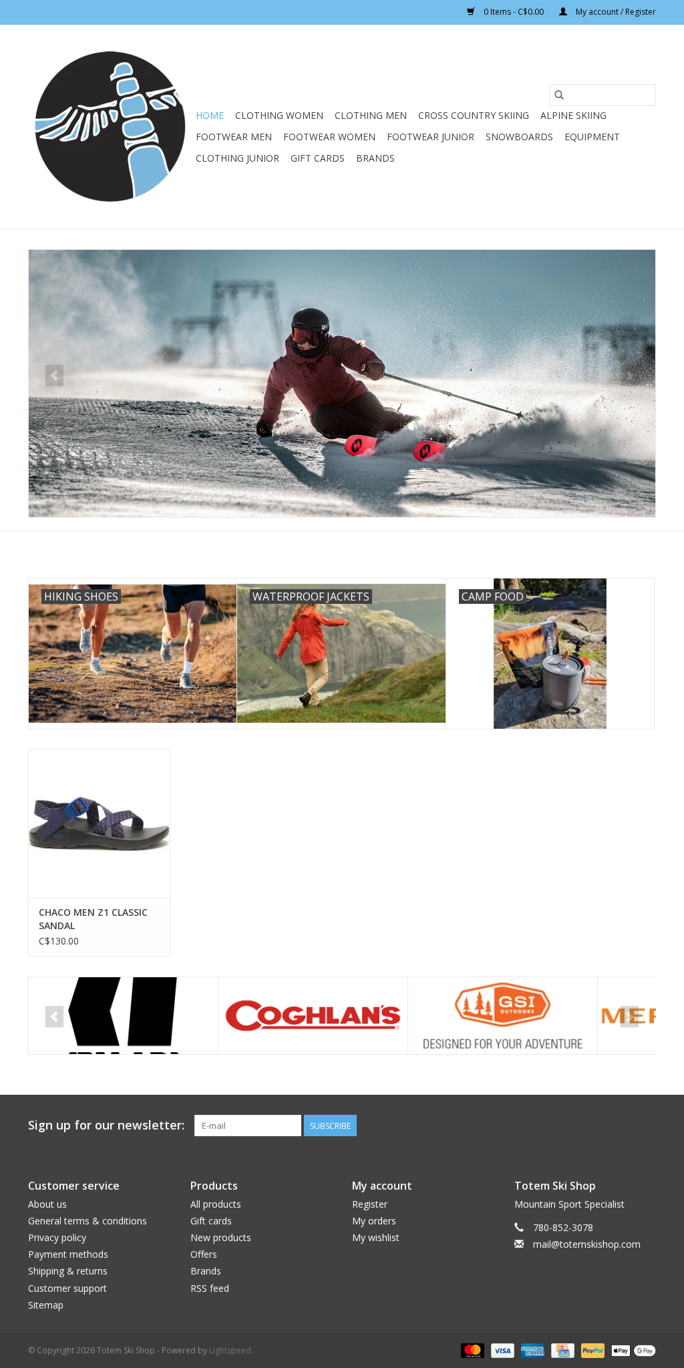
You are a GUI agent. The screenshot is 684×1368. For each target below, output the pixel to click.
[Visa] (501, 1349)
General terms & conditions (87, 1220)
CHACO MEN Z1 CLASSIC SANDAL (93, 919)
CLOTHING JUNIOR (237, 158)
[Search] (559, 95)
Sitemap (45, 1305)
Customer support (67, 1288)
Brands (375, 158)
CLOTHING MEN (371, 115)
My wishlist (375, 1237)
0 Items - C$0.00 (514, 11)
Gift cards (318, 158)
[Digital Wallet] (631, 1349)
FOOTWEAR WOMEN (329, 136)
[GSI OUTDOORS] (502, 1015)
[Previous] (54, 375)
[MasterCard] (471, 1349)
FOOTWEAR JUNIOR (430, 136)
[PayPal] (591, 1349)
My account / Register (615, 11)
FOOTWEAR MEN (234, 136)
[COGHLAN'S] (312, 1015)
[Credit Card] (561, 1349)
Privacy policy (57, 1237)
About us (47, 1204)
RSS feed (209, 1288)
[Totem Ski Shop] (110, 126)
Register (369, 1204)
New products (220, 1237)
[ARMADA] (123, 1015)
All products (215, 1204)
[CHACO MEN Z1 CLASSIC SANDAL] (99, 823)
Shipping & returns (68, 1270)
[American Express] (531, 1349)
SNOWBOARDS (519, 136)
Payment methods (68, 1254)
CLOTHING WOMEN (279, 115)
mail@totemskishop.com (587, 1244)
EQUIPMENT (592, 136)
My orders (374, 1220)
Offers (203, 1254)
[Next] (630, 375)
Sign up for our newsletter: (106, 1125)
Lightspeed (230, 1350)
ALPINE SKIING (573, 115)
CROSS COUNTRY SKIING (473, 115)
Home (210, 115)
